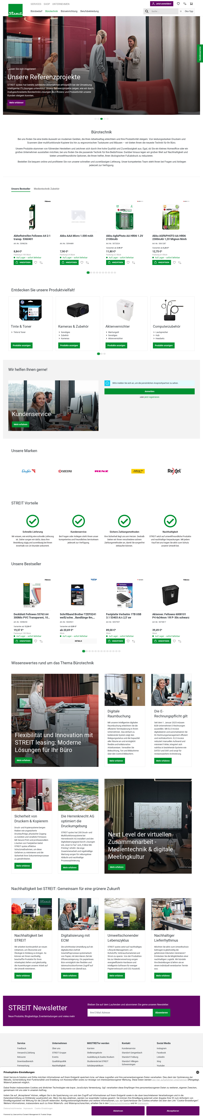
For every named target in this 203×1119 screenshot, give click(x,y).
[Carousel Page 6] (103, 272)
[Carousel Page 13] (119, 651)
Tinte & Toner (21, 326)
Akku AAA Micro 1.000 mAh (76, 235)
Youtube (161, 1065)
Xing (159, 1061)
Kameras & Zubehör (73, 326)
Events (55, 1057)
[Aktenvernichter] (125, 310)
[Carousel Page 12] (116, 651)
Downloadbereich (25, 1061)
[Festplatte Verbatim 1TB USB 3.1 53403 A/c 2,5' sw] (124, 592)
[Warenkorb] (191, 3)
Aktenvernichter (118, 326)
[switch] (182, 11)
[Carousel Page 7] (106, 272)
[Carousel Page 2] (98, 119)
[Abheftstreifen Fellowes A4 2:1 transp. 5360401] (32, 213)
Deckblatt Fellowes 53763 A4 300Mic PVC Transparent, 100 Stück (31, 616)
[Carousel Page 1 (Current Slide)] (88, 272)
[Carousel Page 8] (109, 272)
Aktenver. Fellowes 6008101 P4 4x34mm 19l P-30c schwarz (170, 616)
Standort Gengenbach (132, 1052)
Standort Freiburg (130, 1057)
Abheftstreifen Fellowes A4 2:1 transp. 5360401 (32, 237)
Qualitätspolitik (59, 1061)
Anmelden (149, 391)
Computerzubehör (166, 326)
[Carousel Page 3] (94, 272)
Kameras (65, 338)
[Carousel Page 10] (115, 272)
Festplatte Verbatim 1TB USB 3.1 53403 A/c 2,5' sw (123, 616)
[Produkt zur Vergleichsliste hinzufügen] (41, 262)
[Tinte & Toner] (30, 310)
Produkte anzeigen (22, 345)
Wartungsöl (113, 332)
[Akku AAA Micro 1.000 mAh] (78, 213)
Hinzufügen (24, 262)
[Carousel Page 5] (107, 119)
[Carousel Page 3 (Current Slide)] (101, 119)
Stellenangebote (94, 1052)
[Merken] (36, 262)
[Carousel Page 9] (112, 272)
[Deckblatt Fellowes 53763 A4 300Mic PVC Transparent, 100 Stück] (32, 592)
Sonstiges (65, 332)
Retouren (21, 1057)
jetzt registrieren (151, 397)
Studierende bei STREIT (97, 1061)
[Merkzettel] (178, 3)
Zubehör (65, 335)
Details (78, 641)
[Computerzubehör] (172, 310)
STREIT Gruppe (59, 1052)
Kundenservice (128, 1048)
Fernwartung (23, 1065)
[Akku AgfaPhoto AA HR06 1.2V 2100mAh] (124, 213)
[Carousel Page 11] (113, 651)
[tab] (20, 189)
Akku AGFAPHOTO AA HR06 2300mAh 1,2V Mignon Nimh (169, 237)
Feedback (21, 1048)
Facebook (161, 1052)
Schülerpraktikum (95, 1065)
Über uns (56, 1048)
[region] (101, 326)
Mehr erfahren (20, 424)
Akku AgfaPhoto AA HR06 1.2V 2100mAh (124, 237)
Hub (157, 335)
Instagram (161, 1048)
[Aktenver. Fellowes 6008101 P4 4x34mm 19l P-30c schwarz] (170, 592)
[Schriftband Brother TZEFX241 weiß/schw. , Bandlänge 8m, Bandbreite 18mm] (78, 592)
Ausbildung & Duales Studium (100, 1057)
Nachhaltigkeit (59, 1065)
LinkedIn (161, 1057)
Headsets (160, 338)
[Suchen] (146, 11)
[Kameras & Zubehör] (78, 310)
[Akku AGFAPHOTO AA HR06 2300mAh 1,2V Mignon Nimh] (170, 213)
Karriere (90, 1048)
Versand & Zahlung (26, 1052)
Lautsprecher (162, 332)
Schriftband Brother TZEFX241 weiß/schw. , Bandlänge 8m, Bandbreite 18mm (78, 616)
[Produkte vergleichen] (185, 3)
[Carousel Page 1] (95, 119)
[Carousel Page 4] (104, 119)
